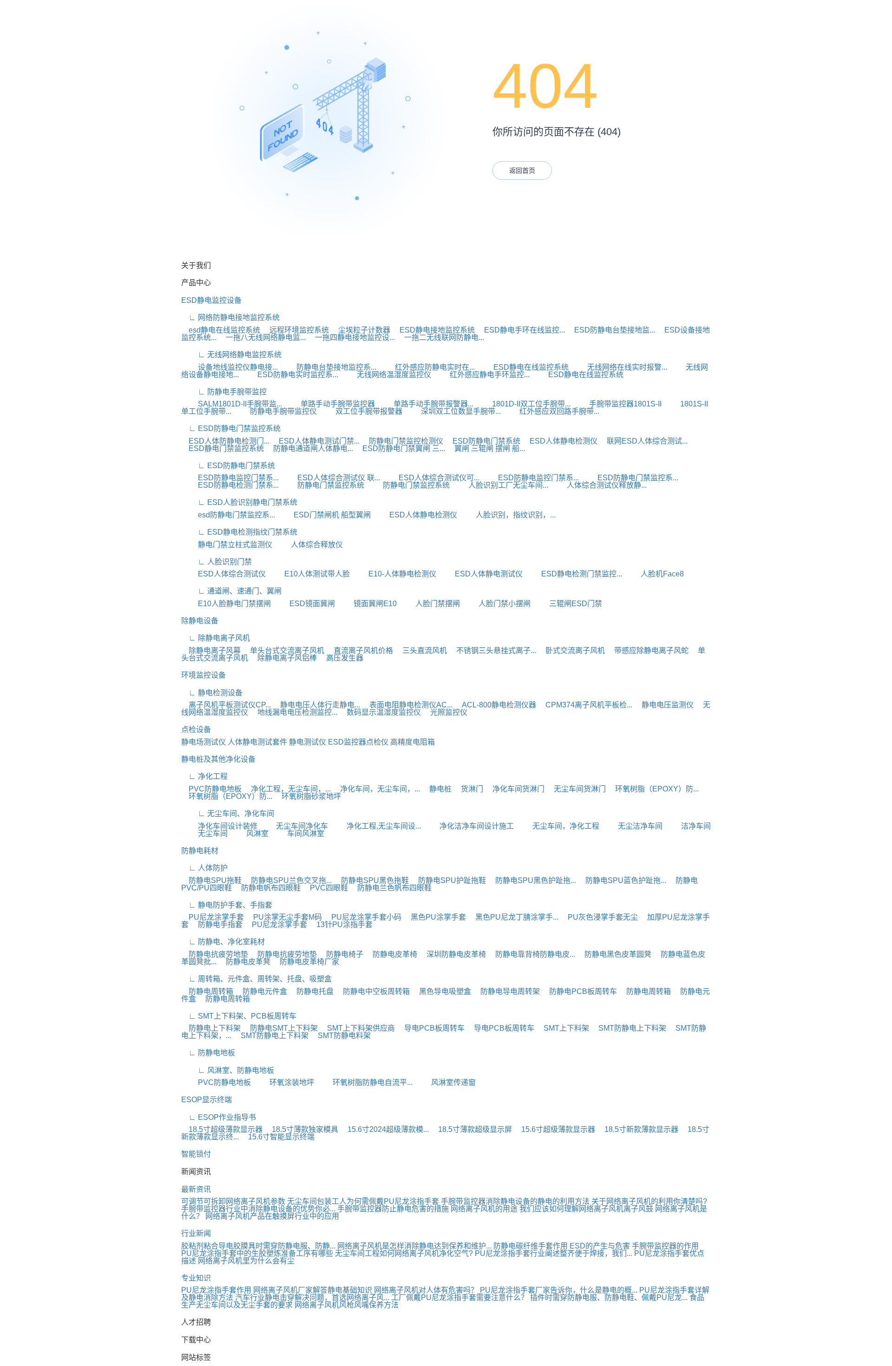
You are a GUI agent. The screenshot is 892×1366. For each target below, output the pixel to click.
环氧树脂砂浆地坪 (307, 796)
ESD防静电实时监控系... (289, 375)
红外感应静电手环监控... (481, 375)
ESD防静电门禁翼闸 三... (400, 448)
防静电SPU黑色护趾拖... (532, 880)
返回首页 (522, 170)
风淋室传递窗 (445, 1082)
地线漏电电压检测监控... (293, 712)
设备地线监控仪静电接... (229, 367)
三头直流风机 (421, 650)
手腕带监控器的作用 (665, 1246)
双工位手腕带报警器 (360, 411)
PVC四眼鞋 (325, 888)
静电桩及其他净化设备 (218, 759)
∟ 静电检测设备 (212, 693)
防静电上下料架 (211, 1028)
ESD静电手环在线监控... (521, 330)
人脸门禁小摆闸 (496, 604)
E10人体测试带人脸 (309, 574)
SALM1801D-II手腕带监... (231, 404)
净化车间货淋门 (514, 789)
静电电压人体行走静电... (316, 705)
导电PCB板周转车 (431, 1028)
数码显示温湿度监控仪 (380, 712)
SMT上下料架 (562, 1028)
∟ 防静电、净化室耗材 (223, 942)
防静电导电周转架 (506, 991)
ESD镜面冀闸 (304, 604)
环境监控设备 (203, 675)
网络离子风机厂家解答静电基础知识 (312, 1290)
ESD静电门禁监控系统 (222, 448)
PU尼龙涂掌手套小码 (362, 917)
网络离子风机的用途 (484, 1209)
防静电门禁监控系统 (322, 485)
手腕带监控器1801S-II (617, 404)
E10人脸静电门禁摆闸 (226, 604)
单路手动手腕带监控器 (329, 404)
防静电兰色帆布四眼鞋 (391, 888)
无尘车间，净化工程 (557, 826)
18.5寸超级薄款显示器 (221, 1129)
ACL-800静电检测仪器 (495, 705)
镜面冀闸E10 (367, 604)
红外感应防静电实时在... (426, 367)
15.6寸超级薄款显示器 (554, 1129)
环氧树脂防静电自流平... (364, 1082)
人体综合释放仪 (308, 545)
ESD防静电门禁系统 (482, 441)
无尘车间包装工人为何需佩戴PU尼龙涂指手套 (363, 1201)
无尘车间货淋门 (576, 789)
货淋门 (468, 789)
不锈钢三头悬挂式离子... (492, 650)
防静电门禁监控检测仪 (402, 441)
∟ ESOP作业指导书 (218, 1117)
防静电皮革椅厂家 (305, 962)
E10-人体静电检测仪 (394, 574)
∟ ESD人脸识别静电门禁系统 (239, 502)
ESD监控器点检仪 (358, 742)
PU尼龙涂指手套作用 (216, 1290)
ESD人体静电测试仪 (480, 574)
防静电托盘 (311, 991)
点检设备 (196, 729)
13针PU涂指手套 (341, 924)
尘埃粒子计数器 (360, 330)
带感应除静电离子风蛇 (648, 650)
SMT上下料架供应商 (357, 1028)
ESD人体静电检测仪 (559, 441)
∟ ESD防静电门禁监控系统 (231, 428)
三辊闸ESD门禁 (567, 604)
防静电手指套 (216, 924)
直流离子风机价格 (359, 650)
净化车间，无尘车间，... (376, 789)
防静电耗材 (199, 851)
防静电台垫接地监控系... (328, 367)
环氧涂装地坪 (283, 1082)
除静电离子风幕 (211, 650)
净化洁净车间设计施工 (468, 826)
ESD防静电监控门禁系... (230, 478)
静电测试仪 (307, 742)
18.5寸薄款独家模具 (301, 1129)
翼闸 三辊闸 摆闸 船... (486, 448)
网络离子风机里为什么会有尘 (246, 1261)
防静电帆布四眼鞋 (267, 888)
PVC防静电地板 (211, 789)
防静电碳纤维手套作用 (530, 1246)
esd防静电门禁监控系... (228, 515)
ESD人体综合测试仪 (223, 574)
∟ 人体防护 (204, 868)
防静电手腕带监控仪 (275, 411)
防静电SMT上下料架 (280, 1028)
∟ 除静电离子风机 (215, 638)
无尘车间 (204, 833)
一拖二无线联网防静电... (440, 337)
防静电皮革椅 (391, 954)
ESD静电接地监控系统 (433, 330)
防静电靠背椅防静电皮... (531, 954)
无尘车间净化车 (293, 826)
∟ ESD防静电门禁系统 (228, 466)
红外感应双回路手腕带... (551, 411)
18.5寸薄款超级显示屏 (471, 1129)
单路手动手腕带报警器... (425, 404)
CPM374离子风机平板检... (585, 705)
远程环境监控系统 (295, 330)
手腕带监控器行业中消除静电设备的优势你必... (258, 1209)
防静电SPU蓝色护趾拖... (622, 880)
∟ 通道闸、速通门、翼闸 (231, 591)
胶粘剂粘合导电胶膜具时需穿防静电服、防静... (258, 1246)
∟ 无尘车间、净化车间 (227, 813)
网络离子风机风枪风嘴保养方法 (347, 1305)
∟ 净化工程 (204, 776)
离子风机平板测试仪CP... (226, 705)
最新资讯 (196, 1189)
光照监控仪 (445, 712)
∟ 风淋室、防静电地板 (227, 1070)
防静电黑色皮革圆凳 (614, 954)
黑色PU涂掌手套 (434, 917)
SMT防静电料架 (340, 1035)
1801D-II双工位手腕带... (523, 404)
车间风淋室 (297, 833)
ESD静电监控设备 (211, 300)
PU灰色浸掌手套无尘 (599, 917)
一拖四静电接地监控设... (351, 337)
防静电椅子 (341, 954)
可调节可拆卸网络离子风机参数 (233, 1201)
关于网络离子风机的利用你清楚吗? (649, 1201)
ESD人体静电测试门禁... (315, 441)
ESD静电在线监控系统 (523, 367)
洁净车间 (687, 826)
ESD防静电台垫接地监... (611, 330)
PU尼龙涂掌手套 (212, 917)
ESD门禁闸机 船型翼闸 (324, 515)
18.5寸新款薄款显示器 (637, 1129)
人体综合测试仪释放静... (598, 485)
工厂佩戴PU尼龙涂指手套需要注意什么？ (459, 1297)
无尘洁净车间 (631, 826)
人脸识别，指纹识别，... (507, 515)
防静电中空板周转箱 (372, 991)
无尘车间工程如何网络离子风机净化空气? (404, 1253)
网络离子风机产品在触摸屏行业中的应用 (272, 1216)
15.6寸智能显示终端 (278, 1137)
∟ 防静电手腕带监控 (224, 392)
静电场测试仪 (203, 742)
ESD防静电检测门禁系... (230, 485)
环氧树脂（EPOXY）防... (653, 789)
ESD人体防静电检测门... (225, 441)
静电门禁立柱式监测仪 (226, 545)
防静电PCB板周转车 (579, 991)
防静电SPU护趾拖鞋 (448, 880)
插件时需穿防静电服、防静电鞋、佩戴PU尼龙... (609, 1297)
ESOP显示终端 (206, 1100)
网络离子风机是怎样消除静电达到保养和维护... (414, 1246)
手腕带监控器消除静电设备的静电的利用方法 (515, 1201)
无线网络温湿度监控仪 (385, 375)
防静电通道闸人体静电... (309, 448)
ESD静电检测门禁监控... (573, 574)
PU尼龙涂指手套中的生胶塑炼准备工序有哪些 (257, 1253)
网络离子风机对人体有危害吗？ (426, 1290)
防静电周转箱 (207, 991)
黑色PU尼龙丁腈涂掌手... (513, 917)
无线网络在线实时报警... (619, 367)
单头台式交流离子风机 (283, 650)
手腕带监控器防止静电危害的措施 (393, 1209)
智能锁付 (196, 1154)
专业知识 (196, 1278)
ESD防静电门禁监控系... (629, 478)
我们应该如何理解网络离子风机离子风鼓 (586, 1209)
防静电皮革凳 (244, 962)
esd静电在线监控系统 (220, 330)
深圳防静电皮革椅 (452, 954)
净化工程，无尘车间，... (287, 789)
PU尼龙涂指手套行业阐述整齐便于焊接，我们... (553, 1253)
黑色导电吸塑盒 (441, 991)
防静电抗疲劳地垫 (214, 954)
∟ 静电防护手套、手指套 (226, 905)
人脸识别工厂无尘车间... (500, 485)
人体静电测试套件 (257, 742)
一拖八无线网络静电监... (262, 337)
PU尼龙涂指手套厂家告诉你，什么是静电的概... (558, 1290)
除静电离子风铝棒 (283, 658)
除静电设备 (199, 621)
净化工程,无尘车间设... (375, 826)
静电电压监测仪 (664, 705)
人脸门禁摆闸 (429, 604)
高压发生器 (341, 658)
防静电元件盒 (261, 991)
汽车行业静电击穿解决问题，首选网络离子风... (312, 1297)
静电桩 (437, 789)
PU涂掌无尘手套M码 (284, 917)
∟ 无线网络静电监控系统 (231, 355)
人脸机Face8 (654, 574)
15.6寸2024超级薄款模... (384, 1129)
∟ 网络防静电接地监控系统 (230, 317)
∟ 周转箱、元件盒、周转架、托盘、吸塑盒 (256, 979)
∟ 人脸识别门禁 (216, 562)
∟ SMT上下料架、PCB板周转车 (238, 1016)
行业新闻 (196, 1233)
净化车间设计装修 (219, 826)
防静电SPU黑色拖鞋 (371, 880)
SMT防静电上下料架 (628, 1028)
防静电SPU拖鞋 (211, 880)
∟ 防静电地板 (208, 1053)
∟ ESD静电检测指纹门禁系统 (239, 532)
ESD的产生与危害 (600, 1246)
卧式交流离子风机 (571, 650)
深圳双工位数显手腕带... (452, 411)
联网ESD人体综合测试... (643, 441)
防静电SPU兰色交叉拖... (287, 880)
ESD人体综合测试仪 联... (330, 478)
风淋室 (249, 833)
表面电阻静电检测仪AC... (407, 705)
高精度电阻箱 (412, 742)
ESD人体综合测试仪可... (430, 478)
